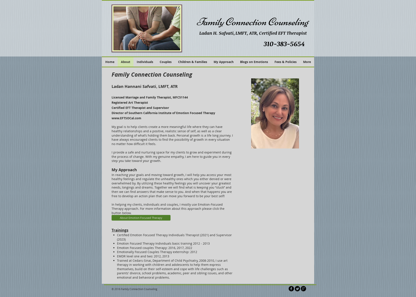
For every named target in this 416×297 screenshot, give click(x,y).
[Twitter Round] (297, 288)
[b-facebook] (291, 288)
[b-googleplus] (303, 288)
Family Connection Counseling (252, 21)
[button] (223, 62)
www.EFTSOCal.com (126, 118)
